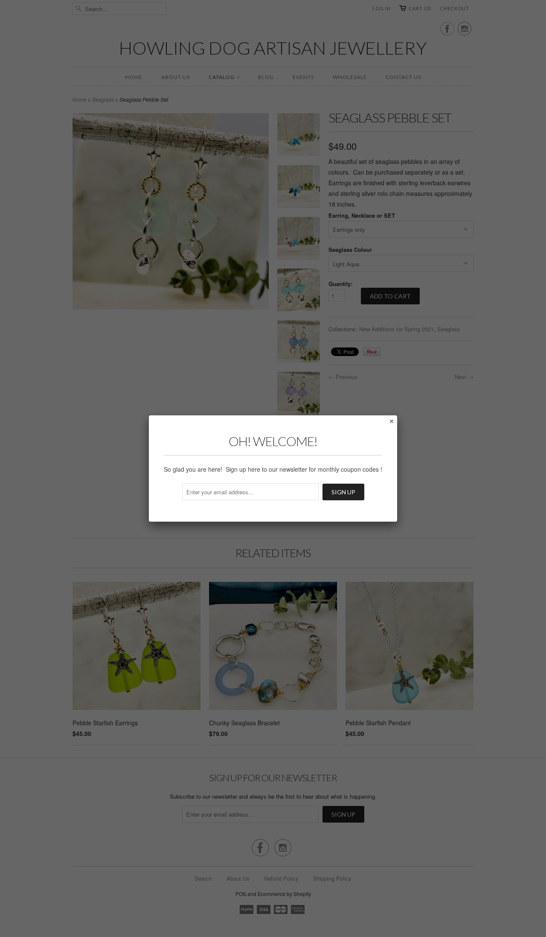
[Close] (391, 421)
